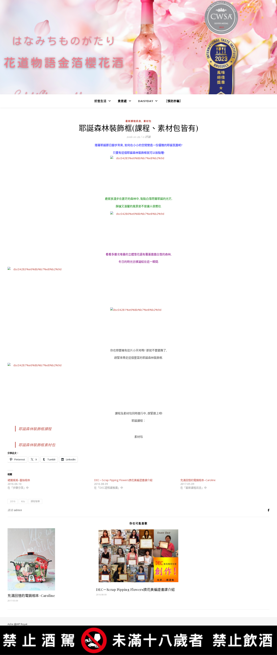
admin (18, 510)
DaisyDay (145, 101)
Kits (23, 501)
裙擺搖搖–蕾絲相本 (19, 480)
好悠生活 (100, 101)
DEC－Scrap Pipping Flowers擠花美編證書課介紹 (123, 480)
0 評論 (146, 137)
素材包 (148, 121)
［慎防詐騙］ (174, 101)
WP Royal (21, 624)
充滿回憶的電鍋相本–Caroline (198, 480)
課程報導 (35, 501)
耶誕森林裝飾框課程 (35, 428)
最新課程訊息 (133, 121)
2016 (12, 501)
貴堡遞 (122, 101)
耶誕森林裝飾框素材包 (36, 444)
